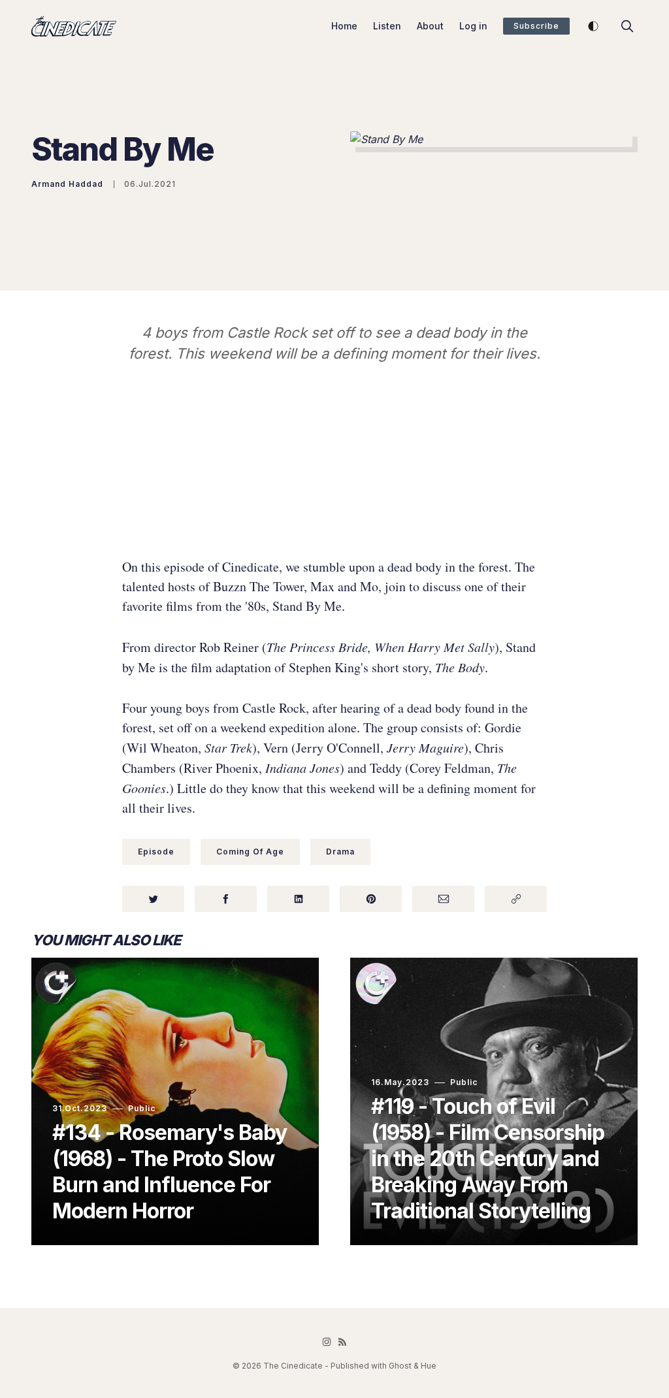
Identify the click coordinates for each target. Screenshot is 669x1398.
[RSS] (342, 1342)
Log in (473, 25)
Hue (428, 1366)
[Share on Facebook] (226, 899)
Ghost (400, 1366)
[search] (627, 26)
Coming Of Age (250, 851)
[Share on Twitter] (153, 899)
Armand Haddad (67, 184)
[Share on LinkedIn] (298, 899)
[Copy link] (516, 899)
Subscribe (536, 26)
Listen (387, 25)
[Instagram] (326, 1342)
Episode (156, 851)
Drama (340, 851)
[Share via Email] (443, 899)
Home (344, 25)
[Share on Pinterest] (371, 899)
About (430, 25)
